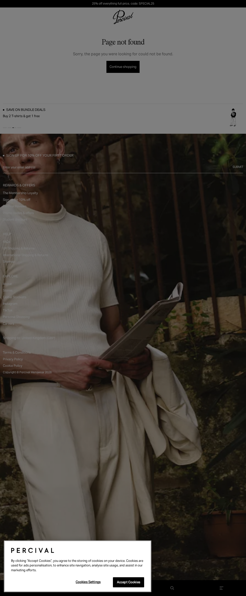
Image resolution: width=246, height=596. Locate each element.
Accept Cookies (128, 582)
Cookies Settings (88, 582)
